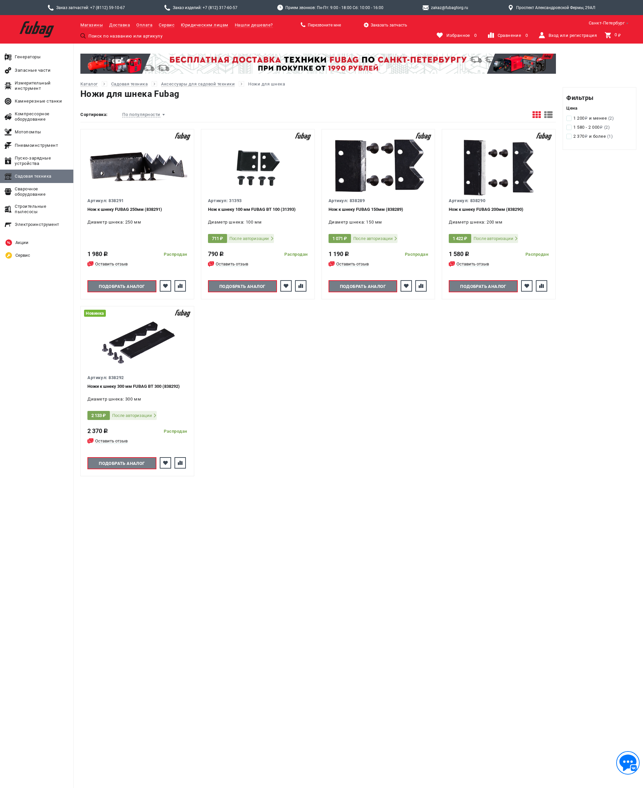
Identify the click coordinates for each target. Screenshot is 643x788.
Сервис (166, 24)
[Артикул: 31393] (258, 166)
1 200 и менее (593, 118)
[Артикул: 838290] (499, 166)
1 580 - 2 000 (591, 127)
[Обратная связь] (628, 763)
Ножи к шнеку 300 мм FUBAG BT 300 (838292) (133, 386)
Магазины (91, 24)
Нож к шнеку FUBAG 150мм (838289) (366, 209)
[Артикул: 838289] (378, 166)
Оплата (144, 24)
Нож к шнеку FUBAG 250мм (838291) (124, 209)
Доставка (119, 24)
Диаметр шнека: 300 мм (114, 399)
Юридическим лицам (204, 24)
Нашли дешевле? (254, 24)
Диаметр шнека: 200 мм (475, 222)
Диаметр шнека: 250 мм (114, 222)
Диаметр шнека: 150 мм (355, 222)
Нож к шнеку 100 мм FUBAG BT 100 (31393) (252, 209)
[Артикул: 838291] (137, 166)
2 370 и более (593, 136)
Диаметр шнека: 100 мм (235, 222)
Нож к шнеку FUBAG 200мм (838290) (486, 209)
